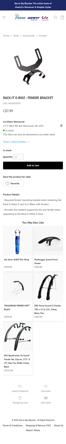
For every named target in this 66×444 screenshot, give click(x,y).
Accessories (29, 35)
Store (16, 35)
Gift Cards (46, 402)
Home (6, 35)
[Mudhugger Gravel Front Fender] (48, 241)
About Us (58, 425)
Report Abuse (33, 430)
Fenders (43, 35)
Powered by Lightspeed (33, 435)
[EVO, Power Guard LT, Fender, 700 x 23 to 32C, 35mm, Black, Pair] (48, 287)
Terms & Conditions (13, 425)
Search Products (20, 391)
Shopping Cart (20, 402)
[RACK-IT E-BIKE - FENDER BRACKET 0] (33, 66)
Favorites (46, 391)
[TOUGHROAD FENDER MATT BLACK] (18, 287)
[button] (33, 17)
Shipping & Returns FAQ (38, 425)
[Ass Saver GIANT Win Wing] (18, 241)
